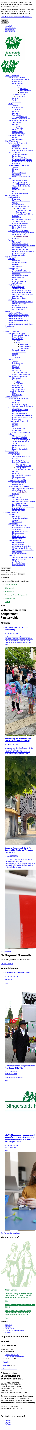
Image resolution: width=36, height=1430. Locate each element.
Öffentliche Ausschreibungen (22, 292)
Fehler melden (9, 1329)
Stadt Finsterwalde (14, 285)
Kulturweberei (17, 156)
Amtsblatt (15, 264)
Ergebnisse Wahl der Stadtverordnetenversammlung (18, 314)
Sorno (18, 126)
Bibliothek (15, 111)
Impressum (8, 1325)
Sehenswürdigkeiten (19, 173)
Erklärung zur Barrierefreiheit (14, 1330)
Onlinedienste (9, 326)
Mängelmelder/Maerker (20, 276)
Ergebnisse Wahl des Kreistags (18, 317)
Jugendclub (16, 109)
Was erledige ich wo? (19, 270)
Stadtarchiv (16, 113)
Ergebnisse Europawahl (16, 319)
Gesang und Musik (18, 190)
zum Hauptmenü (10, 28)
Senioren (15, 98)
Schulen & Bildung (18, 94)
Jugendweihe (16, 102)
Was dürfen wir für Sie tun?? (10, 572)
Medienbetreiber (17, 229)
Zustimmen (5, 22)
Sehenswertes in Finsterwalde (18, 165)
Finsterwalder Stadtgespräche (22, 160)
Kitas (18, 87)
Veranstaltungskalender (20, 154)
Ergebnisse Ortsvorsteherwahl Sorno (20, 324)
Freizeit (10, 104)
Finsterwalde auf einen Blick (21, 272)
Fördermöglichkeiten (19, 227)
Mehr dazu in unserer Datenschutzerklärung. (16, 17)
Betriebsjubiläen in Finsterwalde (23, 251)
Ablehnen (4, 20)
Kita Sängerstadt (25, 91)
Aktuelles (11, 259)
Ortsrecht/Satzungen (19, 304)
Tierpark (15, 106)
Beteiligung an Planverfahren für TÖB (23, 209)
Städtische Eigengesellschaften (23, 294)
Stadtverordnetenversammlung (22, 302)
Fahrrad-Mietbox (17, 132)
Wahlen (7, 311)
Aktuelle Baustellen (18, 234)
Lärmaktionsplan (18, 205)
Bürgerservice (13, 268)
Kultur (10, 178)
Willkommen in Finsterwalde (18, 143)
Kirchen (14, 137)
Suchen (22, 574)
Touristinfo (16, 145)
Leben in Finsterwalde (12, 76)
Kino (13, 171)
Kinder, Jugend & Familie (16, 78)
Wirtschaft (11, 240)
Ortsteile (15, 124)
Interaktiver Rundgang (19, 149)
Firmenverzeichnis (18, 253)
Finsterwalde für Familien (20, 79)
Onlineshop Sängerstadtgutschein (23, 246)
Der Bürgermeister (18, 287)
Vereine (14, 100)
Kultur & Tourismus (11, 141)
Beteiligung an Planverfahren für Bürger (24, 213)
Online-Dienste (17, 283)
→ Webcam (5, 1365)
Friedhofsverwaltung (19, 281)
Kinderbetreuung (17, 83)
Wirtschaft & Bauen (11, 195)
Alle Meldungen (6, 951)
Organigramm (17, 296)
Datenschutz (9, 1332)
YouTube (8, 1424)
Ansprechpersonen (18, 289)
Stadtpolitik (12, 300)
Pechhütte (19, 128)
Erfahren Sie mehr (7, 964)
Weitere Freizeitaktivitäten (21, 119)
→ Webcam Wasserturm (9, 1369)
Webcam (8, 1327)
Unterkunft (15, 147)
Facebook (8, 1420)
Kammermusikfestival (19, 158)
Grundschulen (21, 96)
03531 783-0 (12, 1355)
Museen (15, 169)
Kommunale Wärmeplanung (21, 220)
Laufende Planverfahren (20, 206)
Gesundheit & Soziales (16, 135)
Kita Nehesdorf (25, 92)
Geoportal (15, 216)
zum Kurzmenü (10, 30)
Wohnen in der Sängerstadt (17, 121)
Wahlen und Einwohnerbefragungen (20, 306)
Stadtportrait (16, 122)
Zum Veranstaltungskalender (10, 1233)
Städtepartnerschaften (19, 180)
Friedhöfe (15, 238)
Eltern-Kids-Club (17, 81)
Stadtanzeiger (17, 266)
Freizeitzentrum (17, 107)
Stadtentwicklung (14, 197)
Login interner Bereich (19, 298)
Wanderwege (16, 175)
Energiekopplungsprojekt (20, 223)
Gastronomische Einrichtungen (22, 150)
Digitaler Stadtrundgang (20, 249)
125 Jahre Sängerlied (19, 182)
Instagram (8, 1422)
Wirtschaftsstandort (19, 248)
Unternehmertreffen (18, 255)
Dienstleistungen (18, 277)
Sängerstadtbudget (18, 134)
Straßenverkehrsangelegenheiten (23, 233)
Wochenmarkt (17, 130)
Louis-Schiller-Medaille (20, 193)
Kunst (14, 191)
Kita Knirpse (24, 89)
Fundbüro (15, 279)
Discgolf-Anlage (21, 117)
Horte (18, 85)
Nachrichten (16, 261)
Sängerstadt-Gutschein (20, 244)
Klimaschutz (16, 218)
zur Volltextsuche (10, 32)
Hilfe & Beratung (17, 139)
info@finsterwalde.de (14, 1357)
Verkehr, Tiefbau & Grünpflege (18, 231)
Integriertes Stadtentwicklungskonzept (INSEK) (21, 201)
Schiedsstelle (16, 274)
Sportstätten (16, 115)
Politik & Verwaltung (11, 257)
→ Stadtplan (5, 1362)
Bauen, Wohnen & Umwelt (17, 225)
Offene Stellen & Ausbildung (21, 290)
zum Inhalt (8, 26)
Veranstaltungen (14, 152)
